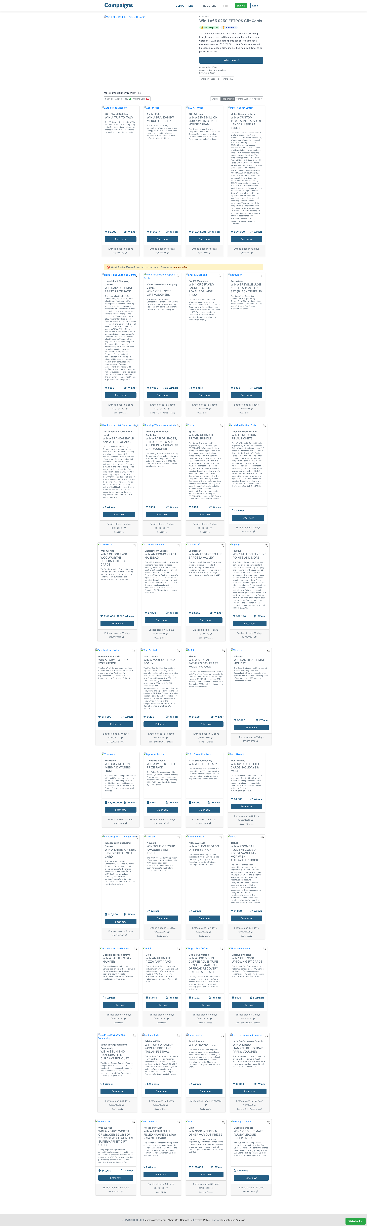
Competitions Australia (232, 1220)
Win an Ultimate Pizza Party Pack (159, 959)
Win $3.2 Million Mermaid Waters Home (118, 767)
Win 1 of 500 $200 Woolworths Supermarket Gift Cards (114, 559)
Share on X (227, 79)
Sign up (241, 5)
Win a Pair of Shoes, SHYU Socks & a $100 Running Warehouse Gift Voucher (162, 444)
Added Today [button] (122, 99)
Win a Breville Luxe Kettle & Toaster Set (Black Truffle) (246, 288)
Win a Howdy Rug (202, 1044)
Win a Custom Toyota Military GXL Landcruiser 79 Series (246, 123)
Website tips (356, 1221)
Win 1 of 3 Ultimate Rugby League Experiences (248, 1134)
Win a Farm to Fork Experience (113, 661)
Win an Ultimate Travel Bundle (201, 436)
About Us (173, 1220)
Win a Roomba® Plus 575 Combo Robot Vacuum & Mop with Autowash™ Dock (244, 853)
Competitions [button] (185, 5)
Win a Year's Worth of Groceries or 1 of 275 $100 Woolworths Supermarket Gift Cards (115, 1138)
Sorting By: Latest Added (248, 99)
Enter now (120, 239)
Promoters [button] (209, 5)
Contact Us (186, 1220)
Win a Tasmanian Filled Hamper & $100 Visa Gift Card (160, 1134)
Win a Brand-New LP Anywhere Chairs (118, 440)
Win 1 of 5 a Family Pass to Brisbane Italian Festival (159, 1048)
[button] (256, 5)
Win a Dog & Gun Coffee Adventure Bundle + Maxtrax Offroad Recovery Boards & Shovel (203, 965)
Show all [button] (109, 99)
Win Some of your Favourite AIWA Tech (161, 850)
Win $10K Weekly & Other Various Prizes (205, 1132)
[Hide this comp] (136, 837)
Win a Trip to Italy (119, 117)
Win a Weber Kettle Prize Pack (162, 765)
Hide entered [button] (228, 99)
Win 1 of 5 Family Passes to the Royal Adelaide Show (201, 290)
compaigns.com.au (155, 1220)
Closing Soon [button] (141, 99)
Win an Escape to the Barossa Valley (205, 555)
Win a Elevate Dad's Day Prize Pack (204, 848)
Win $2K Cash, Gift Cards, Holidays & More (245, 767)
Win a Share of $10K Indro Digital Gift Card (120, 853)
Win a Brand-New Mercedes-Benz (160, 119)
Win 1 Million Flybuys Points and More (250, 555)
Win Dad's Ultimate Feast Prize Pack (119, 289)
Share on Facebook (210, 79)
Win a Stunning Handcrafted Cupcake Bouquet (114, 1055)
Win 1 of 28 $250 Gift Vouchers (159, 293)
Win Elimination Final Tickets (244, 436)
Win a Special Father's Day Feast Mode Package (203, 663)
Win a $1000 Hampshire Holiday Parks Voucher (248, 1048)
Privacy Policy (202, 1220)
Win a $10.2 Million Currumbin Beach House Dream (203, 121)
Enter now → (231, 60)
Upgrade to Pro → (181, 267)
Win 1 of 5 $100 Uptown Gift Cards (247, 959)
